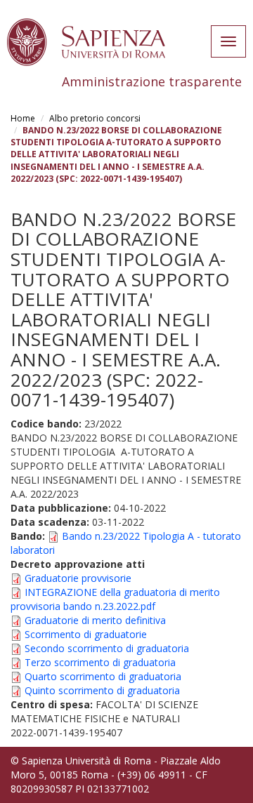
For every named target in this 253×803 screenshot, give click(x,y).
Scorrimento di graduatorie (86, 634)
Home (23, 118)
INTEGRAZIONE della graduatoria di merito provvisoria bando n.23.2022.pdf (115, 599)
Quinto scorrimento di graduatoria (102, 690)
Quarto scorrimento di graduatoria (103, 676)
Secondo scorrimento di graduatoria (107, 648)
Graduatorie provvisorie (78, 578)
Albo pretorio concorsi (95, 118)
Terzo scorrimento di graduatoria (100, 662)
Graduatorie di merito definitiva (95, 620)
